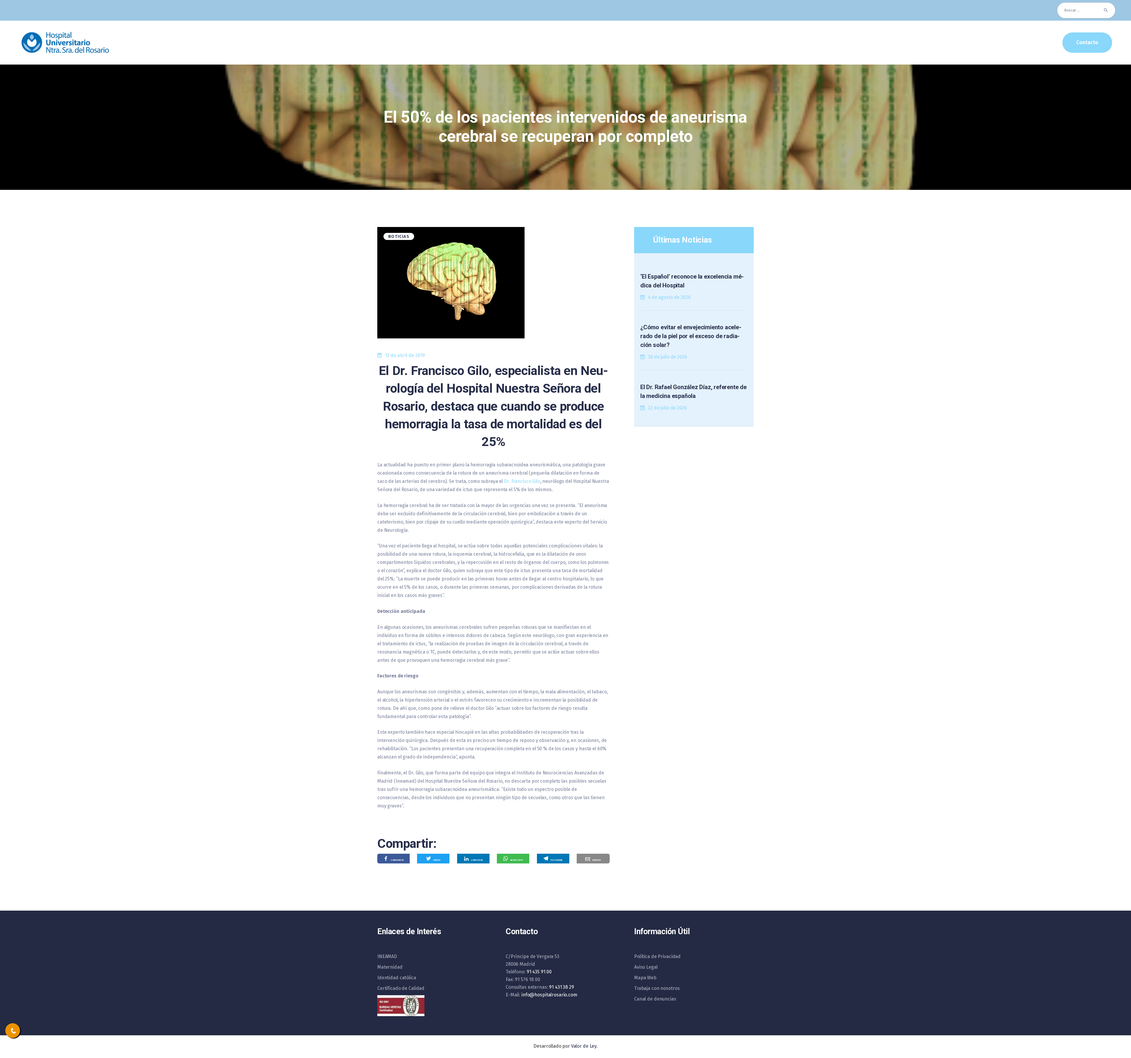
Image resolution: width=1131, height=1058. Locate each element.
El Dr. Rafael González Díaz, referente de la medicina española (693, 391)
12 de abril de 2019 (405, 355)
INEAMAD (387, 956)
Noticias (398, 236)
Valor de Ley (583, 1046)
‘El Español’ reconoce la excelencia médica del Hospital (692, 281)
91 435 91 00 (539, 972)
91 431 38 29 (561, 987)
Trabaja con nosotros (656, 988)
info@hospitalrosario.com (549, 995)
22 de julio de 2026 (667, 408)
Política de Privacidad (657, 956)
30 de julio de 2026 (667, 357)
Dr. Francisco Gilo (522, 481)
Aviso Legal (646, 967)
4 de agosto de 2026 (669, 297)
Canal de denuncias (655, 999)
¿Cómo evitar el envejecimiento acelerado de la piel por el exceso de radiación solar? (690, 336)
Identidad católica (396, 977)
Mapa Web (645, 977)
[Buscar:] (1086, 10)
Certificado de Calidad (400, 988)
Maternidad (390, 967)
